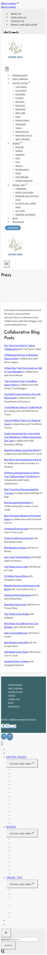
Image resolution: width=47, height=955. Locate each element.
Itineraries (21, 188)
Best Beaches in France (15, 547)
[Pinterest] (17, 32)
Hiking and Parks (24, 192)
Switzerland (22, 177)
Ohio (18, 116)
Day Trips (20, 211)
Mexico (19, 166)
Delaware (20, 94)
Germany (20, 154)
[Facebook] (6, 32)
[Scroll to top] (4, 736)
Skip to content (8, 3)
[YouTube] (14, 32)
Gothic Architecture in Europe (18, 538)
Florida (19, 98)
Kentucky (20, 105)
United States (15, 692)
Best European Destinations (17, 502)
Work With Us (18, 17)
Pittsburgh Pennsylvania (16, 528)
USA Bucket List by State (16, 652)
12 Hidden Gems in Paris (16, 576)
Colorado (21, 90)
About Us (16, 13)
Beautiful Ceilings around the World (21, 450)
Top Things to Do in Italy (16, 566)
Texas (18, 128)
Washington (22, 131)
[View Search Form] (7, 69)
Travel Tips (14, 699)
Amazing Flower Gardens (16, 661)
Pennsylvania (20, 75)
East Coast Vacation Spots (17, 557)
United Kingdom (24, 180)
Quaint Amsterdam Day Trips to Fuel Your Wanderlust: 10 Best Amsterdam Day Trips (22, 437)
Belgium (19, 147)
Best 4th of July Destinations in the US (22, 459)
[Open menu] (7, 264)
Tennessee (20, 124)
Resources (18, 221)
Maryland (20, 109)
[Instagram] (10, 32)
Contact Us (17, 21)
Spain (18, 173)
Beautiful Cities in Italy (15, 604)
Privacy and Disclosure (24, 24)
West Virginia (20, 79)
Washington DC (24, 135)
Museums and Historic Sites (27, 198)
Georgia (20, 101)
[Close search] (6, 933)
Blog (15, 218)
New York (20, 113)
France (19, 151)
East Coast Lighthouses (15, 633)
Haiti (17, 158)
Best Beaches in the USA (16, 642)
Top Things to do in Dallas (16, 614)
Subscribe (13, 227)
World (11, 695)
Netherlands (22, 169)
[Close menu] (1, 743)
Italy (17, 162)
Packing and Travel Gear (25, 205)
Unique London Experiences (17, 595)
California (21, 87)
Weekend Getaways (25, 214)
